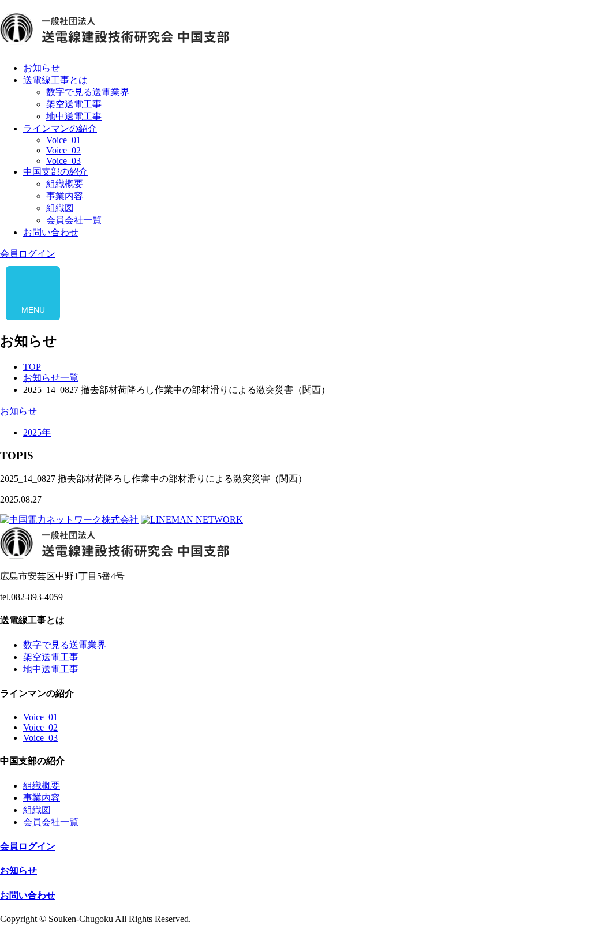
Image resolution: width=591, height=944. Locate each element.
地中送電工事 (74, 116)
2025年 (37, 432)
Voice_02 (63, 150)
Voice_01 (63, 140)
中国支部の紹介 (55, 172)
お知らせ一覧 (50, 378)
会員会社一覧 (74, 220)
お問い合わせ (50, 232)
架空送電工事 (74, 104)
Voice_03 (63, 161)
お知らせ (41, 68)
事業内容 (64, 196)
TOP (32, 367)
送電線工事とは (55, 80)
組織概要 (64, 184)
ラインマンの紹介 (60, 128)
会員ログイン (27, 254)
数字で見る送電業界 (87, 92)
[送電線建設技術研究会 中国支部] (295, 31)
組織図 (60, 208)
